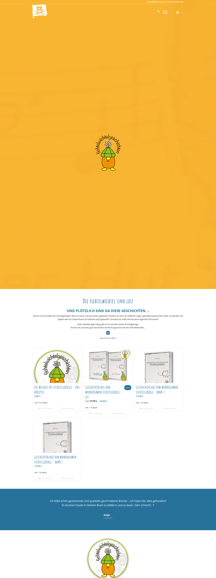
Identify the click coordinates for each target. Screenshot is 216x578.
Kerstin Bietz (110, 338)
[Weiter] (178, 502)
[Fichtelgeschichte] (52, 11)
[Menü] (164, 11)
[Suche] (158, 11)
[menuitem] (158, 11)
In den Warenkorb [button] (46, 408)
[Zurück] (38, 502)
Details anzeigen (68, 408)
